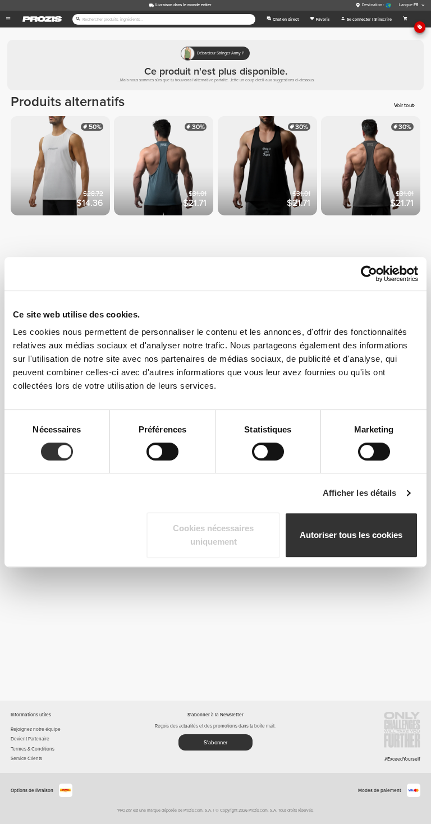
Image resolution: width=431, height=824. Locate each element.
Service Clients (26, 758)
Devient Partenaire (30, 739)
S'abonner (215, 742)
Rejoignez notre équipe (36, 729)
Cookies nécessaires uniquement (213, 534)
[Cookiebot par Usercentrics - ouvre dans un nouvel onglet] (369, 273)
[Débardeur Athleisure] (62, 167)
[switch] (162, 452)
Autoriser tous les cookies (351, 535)
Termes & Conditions (32, 749)
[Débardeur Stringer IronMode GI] (165, 167)
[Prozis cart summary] (406, 19)
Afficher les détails (360, 493)
